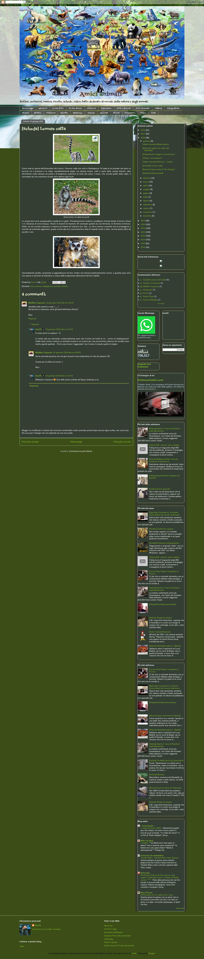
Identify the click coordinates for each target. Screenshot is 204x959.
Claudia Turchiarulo (151, 283)
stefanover (147, 290)
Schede (91, 113)
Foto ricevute (143, 108)
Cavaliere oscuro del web (154, 280)
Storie (116, 113)
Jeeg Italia (108, 939)
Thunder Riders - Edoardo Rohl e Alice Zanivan (160, 858)
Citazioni (91, 108)
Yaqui (21, 946)
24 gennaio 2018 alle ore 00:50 (67, 352)
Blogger (151, 953)
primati (57, 286)
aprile (145, 185)
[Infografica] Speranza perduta (162, 604)
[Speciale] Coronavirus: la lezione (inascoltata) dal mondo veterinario (164, 513)
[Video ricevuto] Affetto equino (156, 144)
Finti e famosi (124, 108)
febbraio (147, 178)
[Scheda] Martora (156, 774)
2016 (143, 130)
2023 (143, 236)
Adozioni (42, 108)
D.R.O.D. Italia (110, 929)
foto (32, 286)
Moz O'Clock (146, 892)
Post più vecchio (122, 441)
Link (153, 113)
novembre (148, 212)
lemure (38, 286)
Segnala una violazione (144, 365)
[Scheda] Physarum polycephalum (164, 543)
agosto (146, 201)
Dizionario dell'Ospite (113, 932)
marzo (146, 182)
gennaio (147, 141)
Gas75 (38, 329)
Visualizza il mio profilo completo (46, 929)
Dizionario (106, 108)
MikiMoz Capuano (36, 303)
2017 (143, 134)
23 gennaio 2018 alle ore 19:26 (59, 329)
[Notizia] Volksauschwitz (153, 173)
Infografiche (173, 108)
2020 (143, 224)
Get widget (161, 303)
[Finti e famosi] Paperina (160, 632)
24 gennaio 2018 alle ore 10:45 (59, 376)
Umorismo (130, 113)
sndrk (134, 953)
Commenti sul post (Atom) (80, 451)
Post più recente (30, 441)
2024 (143, 239)
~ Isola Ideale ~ (148, 826)
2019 (143, 221)
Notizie (37, 113)
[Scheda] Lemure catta (153, 166)
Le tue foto (58, 108)
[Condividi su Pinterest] (64, 282)
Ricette (64, 113)
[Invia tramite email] (53, 282)
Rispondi (32, 318)
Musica (25, 113)
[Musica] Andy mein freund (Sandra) (165, 715)
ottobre (146, 208)
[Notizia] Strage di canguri (160, 617)
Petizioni (50, 113)
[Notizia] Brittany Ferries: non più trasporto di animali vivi (163, 460)
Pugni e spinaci (110, 942)
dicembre (147, 216)
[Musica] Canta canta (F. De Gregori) (159, 169)
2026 (143, 247)
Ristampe (77, 113)
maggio (146, 189)
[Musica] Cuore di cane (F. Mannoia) (165, 788)
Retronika (145, 873)
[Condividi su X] (59, 282)
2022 (143, 232)
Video (143, 113)
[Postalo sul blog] (56, 282)
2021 (143, 228)
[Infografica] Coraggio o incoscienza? (159, 154)
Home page (27, 108)
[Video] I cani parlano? (152, 158)
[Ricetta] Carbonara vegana (161, 529)
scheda (64, 286)
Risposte (35, 324)
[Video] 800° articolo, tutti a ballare (164, 445)
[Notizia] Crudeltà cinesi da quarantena (166, 760)
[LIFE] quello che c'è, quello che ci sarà (157, 895)
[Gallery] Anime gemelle (159, 489)
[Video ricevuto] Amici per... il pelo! (157, 162)
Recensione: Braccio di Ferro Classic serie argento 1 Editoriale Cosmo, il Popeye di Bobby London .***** (160, 877)
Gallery (158, 108)
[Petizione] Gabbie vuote (150, 380)
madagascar (47, 286)
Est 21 (145, 293)
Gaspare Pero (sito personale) (117, 936)
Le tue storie (75, 108)
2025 (143, 243)
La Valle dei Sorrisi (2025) (151, 828)
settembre (148, 204)
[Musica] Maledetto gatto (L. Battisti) (165, 646)
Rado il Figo (148, 296)
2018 (143, 138)
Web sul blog (147, 841)
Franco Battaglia (150, 300)
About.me (108, 926)
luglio (145, 197)
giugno (146, 193)
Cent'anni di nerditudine (152, 855)
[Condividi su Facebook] (61, 282)
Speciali (104, 113)
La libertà (144, 843)
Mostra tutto (180, 908)
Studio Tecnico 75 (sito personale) (119, 945)
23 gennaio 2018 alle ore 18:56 (60, 303)
